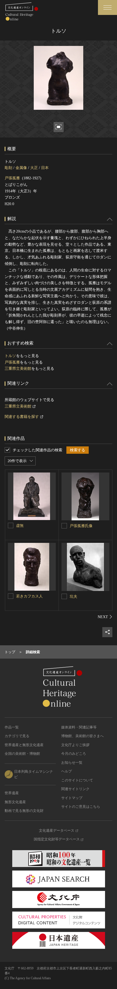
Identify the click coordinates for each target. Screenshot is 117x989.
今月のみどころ (73, 754)
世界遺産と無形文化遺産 (24, 745)
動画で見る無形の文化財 (24, 811)
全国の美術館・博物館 (22, 754)
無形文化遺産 (15, 802)
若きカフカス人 (29, 596)
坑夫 (73, 596)
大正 (34, 168)
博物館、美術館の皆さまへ (82, 736)
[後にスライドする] (105, 617)
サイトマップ (71, 798)
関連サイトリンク (75, 789)
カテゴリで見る (17, 736)
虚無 (20, 526)
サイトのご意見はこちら (80, 807)
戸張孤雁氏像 (81, 526)
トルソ (10, 356)
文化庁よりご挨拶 (75, 745)
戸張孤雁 (12, 178)
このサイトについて (77, 780)
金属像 (21, 168)
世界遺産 (12, 793)
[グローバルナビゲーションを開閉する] (107, 7)
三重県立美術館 (18, 369)
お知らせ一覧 (71, 762)
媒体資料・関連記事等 (79, 727)
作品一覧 (12, 727)
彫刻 (8, 168)
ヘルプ (66, 771)
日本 (45, 168)
